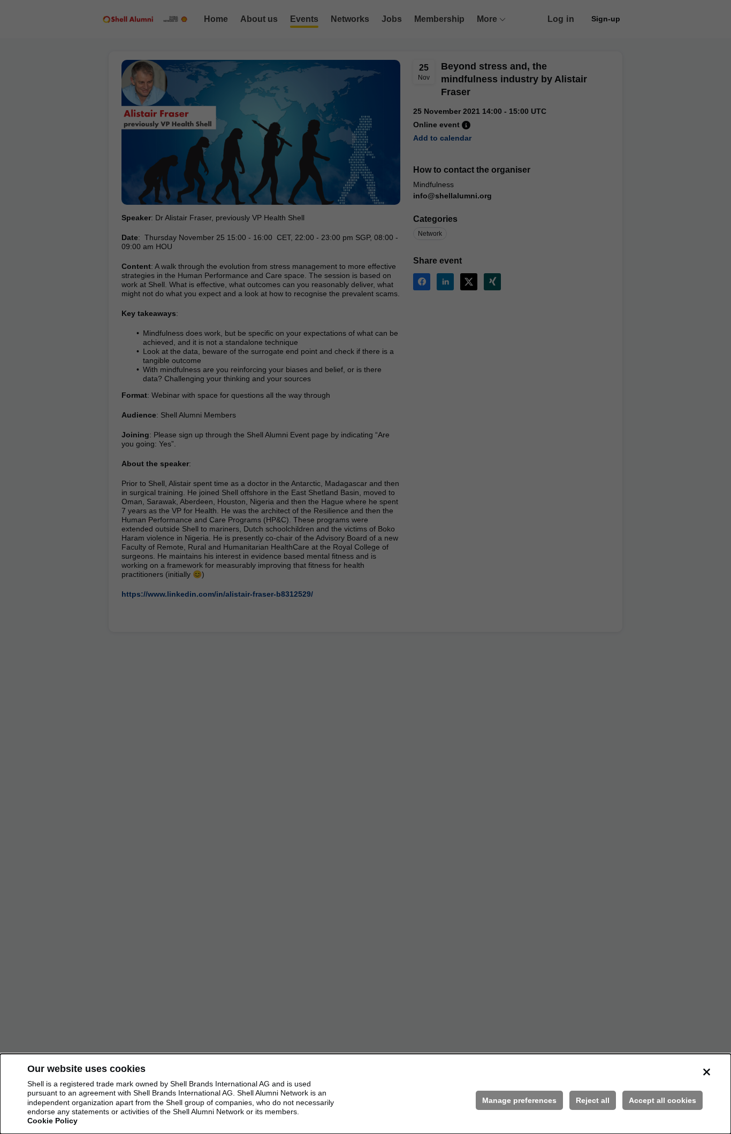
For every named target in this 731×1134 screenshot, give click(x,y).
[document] (365, 1094)
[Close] (706, 1071)
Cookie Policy (52, 1120)
